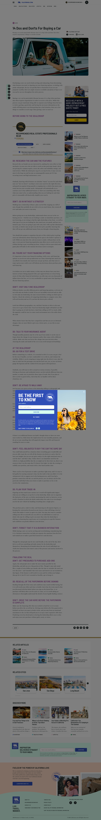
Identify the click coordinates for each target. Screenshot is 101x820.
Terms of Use (30, 424)
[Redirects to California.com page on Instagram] (37, 428)
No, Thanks (36, 417)
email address (22, 403)
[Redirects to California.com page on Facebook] (39, 428)
